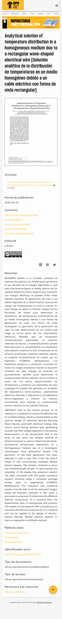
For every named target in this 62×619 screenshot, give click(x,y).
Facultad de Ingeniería (41, 14)
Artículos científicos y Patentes (15, 14)
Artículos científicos (57, 14)
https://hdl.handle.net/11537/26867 (23, 554)
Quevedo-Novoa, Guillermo (19, 233)
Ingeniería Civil (49, 14)
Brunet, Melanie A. (14, 220)
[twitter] (54, 265)
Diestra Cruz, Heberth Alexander (22, 215)
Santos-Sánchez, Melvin (17, 224)
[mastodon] (41, 265)
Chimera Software (44, 602)
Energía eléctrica (14, 542)
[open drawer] (57, 5)
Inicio (6, 14)
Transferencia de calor (16, 533)
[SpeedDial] (53, 590)
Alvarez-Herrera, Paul (16, 229)
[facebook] (47, 265)
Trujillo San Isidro (33, 14)
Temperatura (11, 537)
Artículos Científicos (25, 14)
